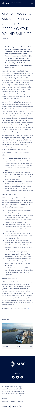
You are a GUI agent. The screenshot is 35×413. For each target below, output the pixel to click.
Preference (20, 401)
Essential (5, 401)
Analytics (13, 401)
